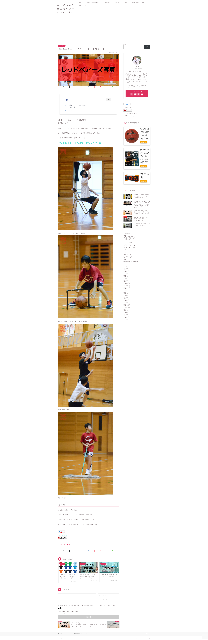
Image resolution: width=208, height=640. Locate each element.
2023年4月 (127, 297)
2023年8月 (127, 290)
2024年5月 (127, 275)
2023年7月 (127, 292)
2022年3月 (127, 319)
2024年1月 (127, 282)
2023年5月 (127, 295)
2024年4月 (127, 276)
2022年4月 (127, 317)
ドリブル (126, 252)
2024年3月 (127, 278)
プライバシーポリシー (64, 638)
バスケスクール (106, 2)
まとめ (71, 110)
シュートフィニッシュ (130, 251)
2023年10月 (127, 287)
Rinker (146, 139)
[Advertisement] (104, 29)
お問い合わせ (82, 5)
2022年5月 (127, 316)
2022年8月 (127, 311)
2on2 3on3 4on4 (128, 236)
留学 (126, 2)
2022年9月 (127, 309)
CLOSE (108, 99)
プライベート (127, 257)
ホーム (81, 2)
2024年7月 (127, 271)
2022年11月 (127, 305)
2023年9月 (127, 288)
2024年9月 (127, 268)
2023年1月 (127, 302)
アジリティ (127, 244)
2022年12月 (127, 304)
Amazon (143, 142)
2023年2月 (127, 300)
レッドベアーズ (62, 544)
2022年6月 (127, 314)
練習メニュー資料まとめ (138, 2)
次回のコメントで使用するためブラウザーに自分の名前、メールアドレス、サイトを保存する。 (88, 605)
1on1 (125, 235)
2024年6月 (127, 273)
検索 (125, 44)
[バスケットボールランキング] (62, 540)
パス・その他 (127, 254)
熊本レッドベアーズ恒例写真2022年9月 (77, 106)
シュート (126, 249)
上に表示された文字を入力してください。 (70, 611)
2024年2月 (127, 280)
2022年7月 (127, 312)
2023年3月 (127, 299)
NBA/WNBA (118, 2)
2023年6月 (127, 294)
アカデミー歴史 (128, 242)
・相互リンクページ (129, 116)
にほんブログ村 (62, 535)
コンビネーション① (129, 245)
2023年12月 (127, 283)
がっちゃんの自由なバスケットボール (66, 8)
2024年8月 (127, 270)
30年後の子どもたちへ (92, 2)
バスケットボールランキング (130, 113)
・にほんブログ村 (128, 107)
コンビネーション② (129, 247)
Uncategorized (128, 241)
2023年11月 (127, 285)
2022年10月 (127, 307)
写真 (69, 544)
